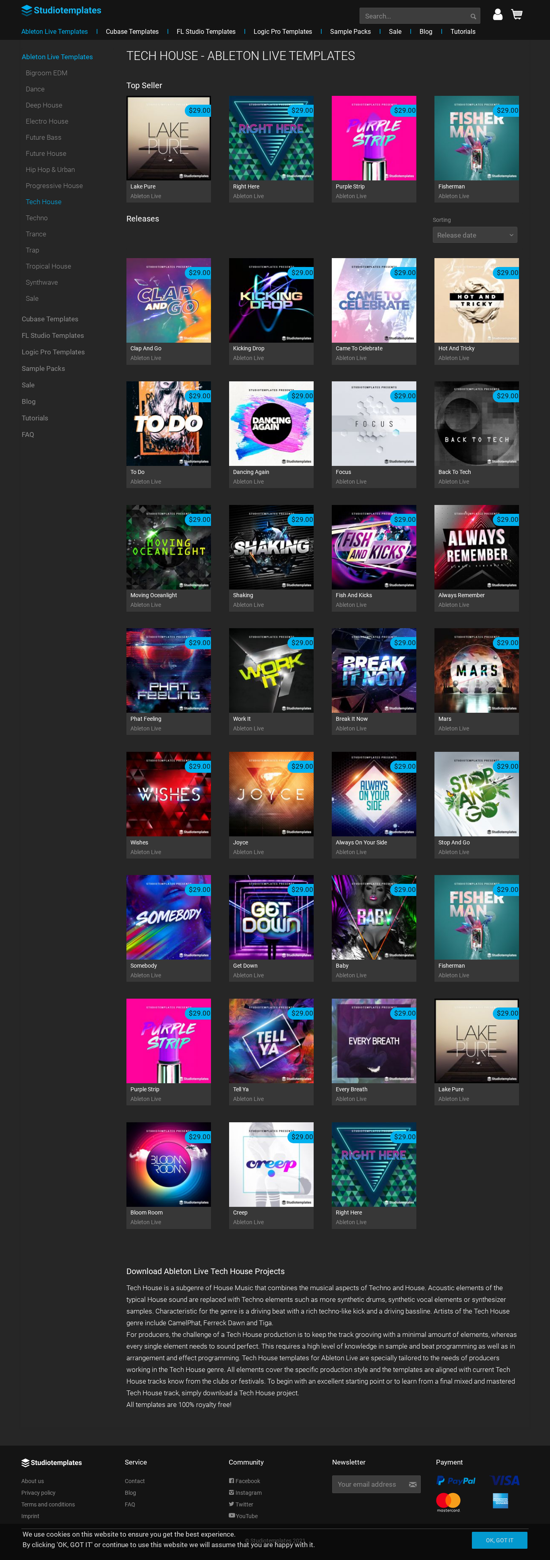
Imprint (30, 1516)
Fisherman (453, 191)
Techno (37, 218)
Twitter (243, 1504)
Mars (453, 724)
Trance (36, 234)
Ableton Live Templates (57, 57)
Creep (248, 1217)
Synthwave (42, 282)
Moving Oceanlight (153, 600)
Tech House (44, 202)
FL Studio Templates (53, 335)
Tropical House (48, 266)
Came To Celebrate (359, 353)
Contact (135, 1481)
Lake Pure (145, 191)
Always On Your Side (361, 847)
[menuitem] (420, 15)
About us (32, 1481)
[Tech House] (33, 40)
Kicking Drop (249, 353)
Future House (46, 153)
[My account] (498, 16)
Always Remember (461, 600)
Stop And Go (454, 847)
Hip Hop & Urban (50, 170)
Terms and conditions (48, 1504)
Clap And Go (145, 353)
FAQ (28, 434)
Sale (32, 298)
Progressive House (54, 186)
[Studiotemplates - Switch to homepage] (62, 8)
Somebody (145, 970)
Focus (351, 477)
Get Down (248, 970)
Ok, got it (499, 1540)
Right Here (248, 191)
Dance (35, 89)
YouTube (247, 1516)
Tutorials (35, 418)
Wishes (145, 847)
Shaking (248, 600)
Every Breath (352, 1094)
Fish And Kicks (354, 600)
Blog (29, 401)
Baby (351, 970)
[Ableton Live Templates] (25, 40)
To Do (145, 477)
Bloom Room (146, 1217)
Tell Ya (248, 1094)
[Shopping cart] (517, 16)
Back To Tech (454, 477)
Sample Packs (43, 368)
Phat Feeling (145, 724)
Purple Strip (351, 191)
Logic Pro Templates (53, 352)
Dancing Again (251, 477)
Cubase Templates (50, 319)
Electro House (47, 121)
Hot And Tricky (456, 353)
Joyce (248, 847)
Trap (32, 250)
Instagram (248, 1493)
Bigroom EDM (47, 73)
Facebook (247, 1481)
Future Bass (44, 137)
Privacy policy (38, 1493)
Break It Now (352, 724)
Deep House (44, 105)
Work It (248, 724)
